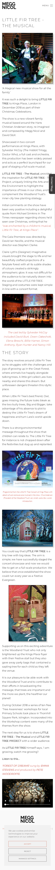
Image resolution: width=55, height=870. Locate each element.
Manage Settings (27, 859)
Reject (27, 851)
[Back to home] (9, 5)
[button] (47, 5)
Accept (27, 844)
